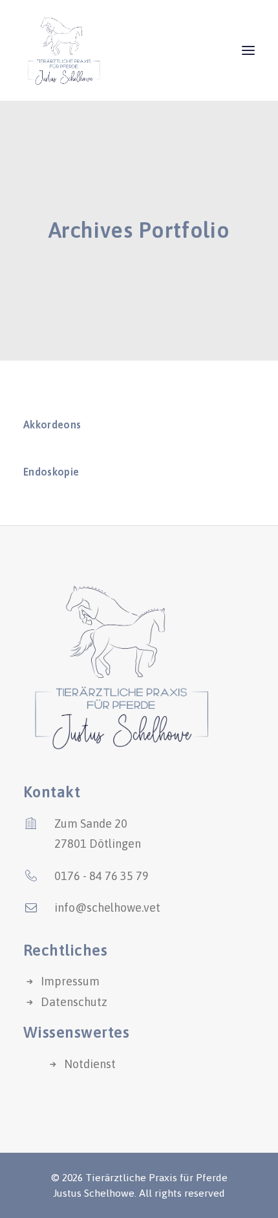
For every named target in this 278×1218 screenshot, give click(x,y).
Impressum (70, 981)
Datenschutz (74, 1002)
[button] (248, 50)
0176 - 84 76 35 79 (101, 876)
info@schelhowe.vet (107, 907)
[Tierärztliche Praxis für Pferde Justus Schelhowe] (63, 50)
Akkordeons (52, 424)
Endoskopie (51, 472)
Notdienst (90, 1064)
